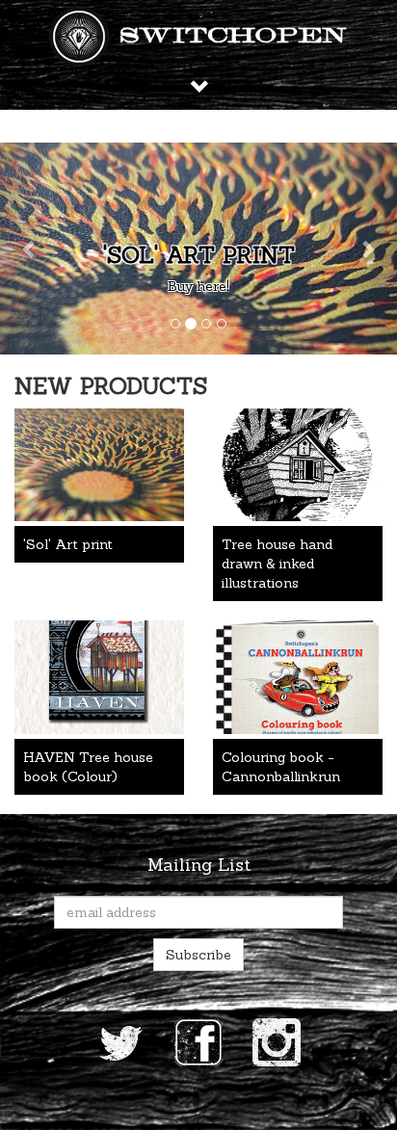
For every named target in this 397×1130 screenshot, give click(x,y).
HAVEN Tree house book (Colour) (88, 767)
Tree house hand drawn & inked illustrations (277, 563)
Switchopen (233, 36)
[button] (30, 249)
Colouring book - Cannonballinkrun (281, 767)
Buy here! (198, 286)
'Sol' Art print (199, 255)
